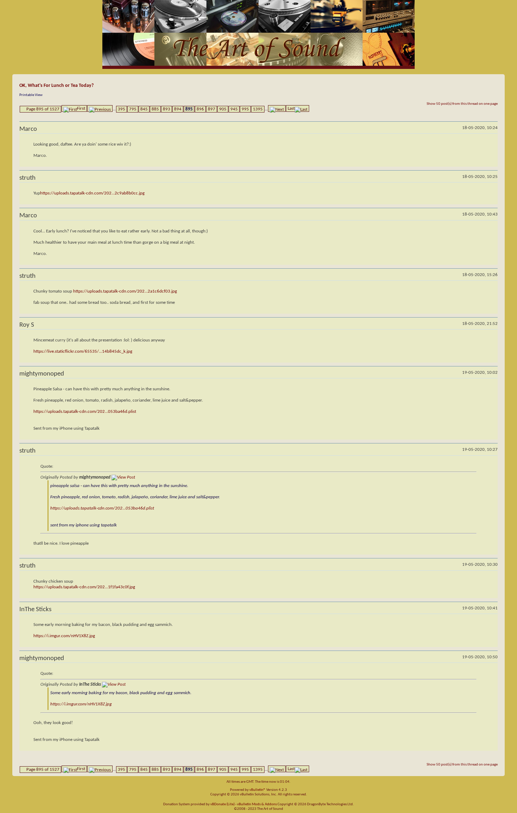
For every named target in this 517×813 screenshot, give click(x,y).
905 (222, 109)
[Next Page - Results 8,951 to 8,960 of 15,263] (277, 108)
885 (155, 109)
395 (121, 109)
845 (144, 109)
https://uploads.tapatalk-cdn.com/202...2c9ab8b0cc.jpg (92, 193)
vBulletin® (257, 790)
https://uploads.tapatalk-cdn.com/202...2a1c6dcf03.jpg (125, 291)
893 (166, 109)
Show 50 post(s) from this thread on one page (462, 104)
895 (189, 109)
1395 (258, 109)
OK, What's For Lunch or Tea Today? (56, 85)
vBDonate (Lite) (222, 804)
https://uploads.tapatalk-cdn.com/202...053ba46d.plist (84, 411)
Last (291, 108)
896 (200, 109)
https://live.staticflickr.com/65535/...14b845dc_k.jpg (82, 351)
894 (177, 109)
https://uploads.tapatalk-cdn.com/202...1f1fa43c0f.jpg (84, 587)
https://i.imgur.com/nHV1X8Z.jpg (64, 636)
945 (234, 109)
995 (245, 109)
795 (132, 109)
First (81, 108)
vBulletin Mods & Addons (257, 804)
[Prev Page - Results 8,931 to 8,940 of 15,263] (100, 108)
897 (211, 109)
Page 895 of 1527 (42, 109)
